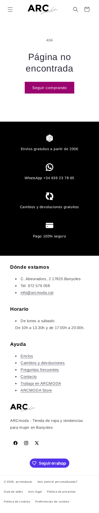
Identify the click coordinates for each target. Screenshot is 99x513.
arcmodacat (24, 481)
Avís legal (35, 491)
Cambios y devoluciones (43, 363)
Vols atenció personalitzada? (57, 481)
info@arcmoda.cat (37, 292)
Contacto (29, 376)
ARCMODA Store (36, 390)
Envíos (27, 356)
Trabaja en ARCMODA (41, 383)
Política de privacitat (61, 491)
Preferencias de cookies (52, 501)
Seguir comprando (49, 88)
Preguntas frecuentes (40, 369)
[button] (10, 9)
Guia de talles (13, 491)
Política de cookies (17, 501)
